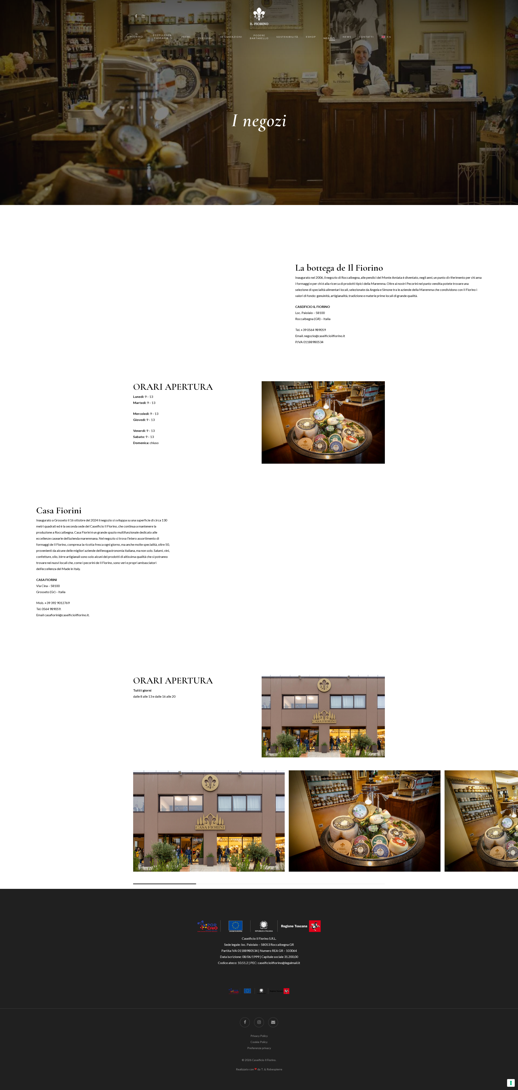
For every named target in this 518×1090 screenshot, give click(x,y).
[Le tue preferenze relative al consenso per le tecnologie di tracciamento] (511, 1083)
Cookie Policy (259, 1042)
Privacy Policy (259, 1036)
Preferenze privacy (259, 1048)
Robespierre (274, 1069)
